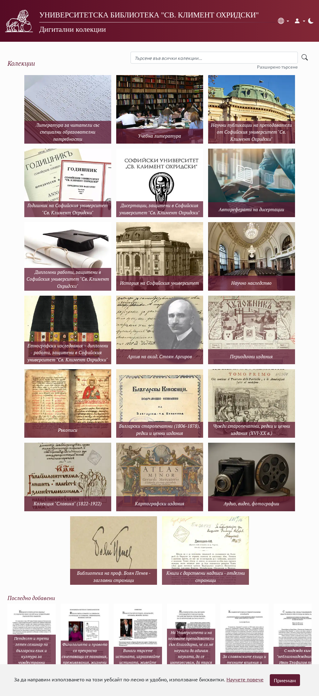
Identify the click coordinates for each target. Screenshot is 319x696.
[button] (283, 21)
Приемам (285, 680)
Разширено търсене (277, 66)
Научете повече (245, 679)
